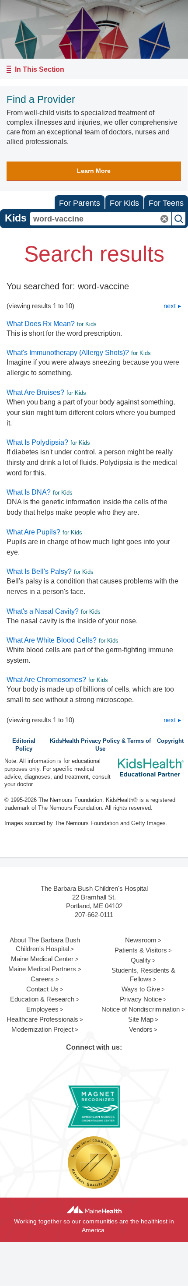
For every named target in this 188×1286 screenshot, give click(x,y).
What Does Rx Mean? (41, 323)
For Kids (124, 203)
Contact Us (42, 989)
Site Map (140, 1019)
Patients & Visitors (141, 950)
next (170, 305)
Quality (141, 960)
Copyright (170, 741)
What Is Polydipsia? (37, 442)
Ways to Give (141, 989)
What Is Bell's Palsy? (39, 571)
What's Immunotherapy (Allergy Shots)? (68, 352)
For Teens (166, 203)
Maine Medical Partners (42, 969)
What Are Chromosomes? (46, 679)
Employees (42, 1009)
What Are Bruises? (35, 392)
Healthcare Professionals (42, 1019)
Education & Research (42, 999)
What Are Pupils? (33, 532)
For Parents (79, 203)
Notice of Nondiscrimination (140, 1009)
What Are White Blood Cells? (52, 640)
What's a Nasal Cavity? (43, 611)
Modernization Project (42, 1029)
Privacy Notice (141, 999)
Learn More (94, 170)
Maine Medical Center (42, 959)
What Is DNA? (29, 492)
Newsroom (141, 940)
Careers (42, 979)
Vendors (141, 1029)
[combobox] (100, 218)
